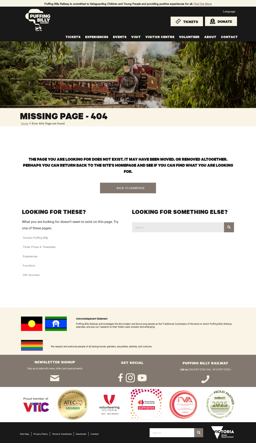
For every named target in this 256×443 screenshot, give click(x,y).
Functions (29, 265)
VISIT (136, 37)
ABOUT (210, 37)
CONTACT (229, 37)
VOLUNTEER (189, 37)
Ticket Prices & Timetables (39, 247)
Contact (95, 433)
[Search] (229, 227)
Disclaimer (81, 433)
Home (24, 123)
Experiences (30, 256)
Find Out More (203, 4)
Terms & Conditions (62, 433)
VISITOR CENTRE (159, 37)
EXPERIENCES (96, 37)
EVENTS (120, 37)
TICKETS (73, 37)
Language (229, 11)
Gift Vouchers (31, 275)
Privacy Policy (40, 433)
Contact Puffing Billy (35, 238)
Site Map (24, 433)
